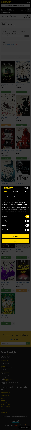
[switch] (27, 221)
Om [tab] (25, 191)
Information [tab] (15, 191)
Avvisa (15, 241)
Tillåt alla (15, 236)
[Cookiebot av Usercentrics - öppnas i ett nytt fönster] (23, 188)
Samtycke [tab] (5, 191)
